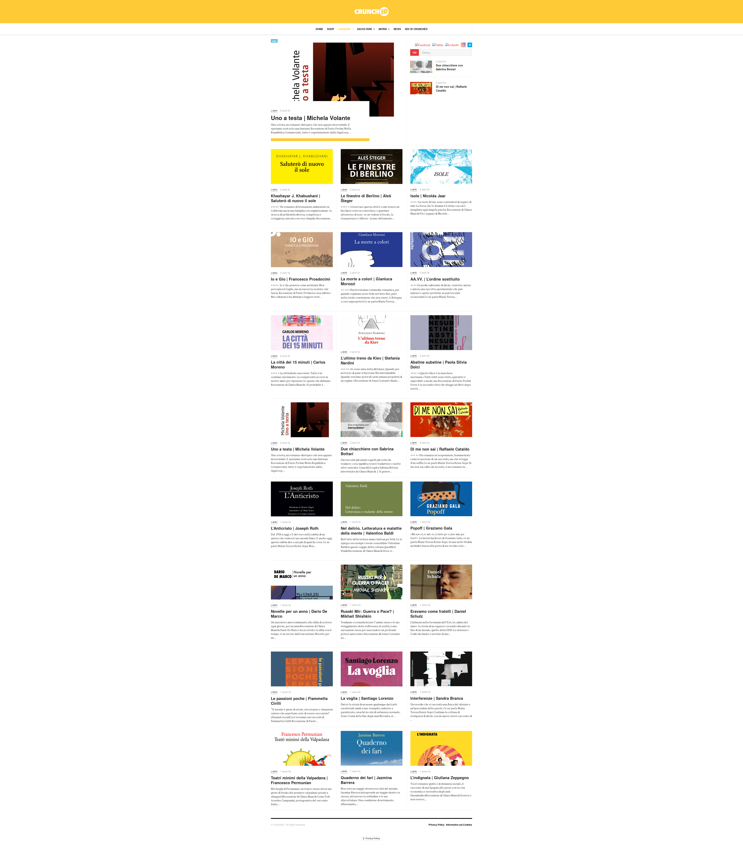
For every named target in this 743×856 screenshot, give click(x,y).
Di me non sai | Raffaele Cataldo (451, 88)
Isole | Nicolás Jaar (428, 195)
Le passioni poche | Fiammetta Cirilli (299, 700)
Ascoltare (365, 29)
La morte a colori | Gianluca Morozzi (366, 281)
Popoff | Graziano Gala (431, 528)
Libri (274, 40)
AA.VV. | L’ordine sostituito (435, 279)
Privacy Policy (436, 824)
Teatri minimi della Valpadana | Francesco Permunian (299, 780)
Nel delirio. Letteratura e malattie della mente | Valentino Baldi (371, 530)
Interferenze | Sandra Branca (436, 698)
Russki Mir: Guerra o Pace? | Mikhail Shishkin (367, 613)
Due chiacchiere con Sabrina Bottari (449, 67)
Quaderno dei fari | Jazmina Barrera (366, 780)
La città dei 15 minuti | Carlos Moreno (298, 364)
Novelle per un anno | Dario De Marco (299, 613)
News (397, 29)
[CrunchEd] (371, 11)
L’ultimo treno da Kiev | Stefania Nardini (370, 360)
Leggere (344, 29)
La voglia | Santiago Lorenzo (367, 698)
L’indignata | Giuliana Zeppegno (439, 777)
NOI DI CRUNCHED (416, 29)
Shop (330, 29)
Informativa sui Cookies (459, 824)
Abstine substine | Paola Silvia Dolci (438, 364)
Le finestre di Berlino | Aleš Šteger (366, 198)
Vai (414, 52)
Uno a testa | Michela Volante (310, 117)
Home (319, 29)
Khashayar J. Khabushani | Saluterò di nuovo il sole (295, 198)
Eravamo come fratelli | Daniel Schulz (438, 613)
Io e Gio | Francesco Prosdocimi (300, 279)
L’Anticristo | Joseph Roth (294, 528)
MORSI (383, 29)
